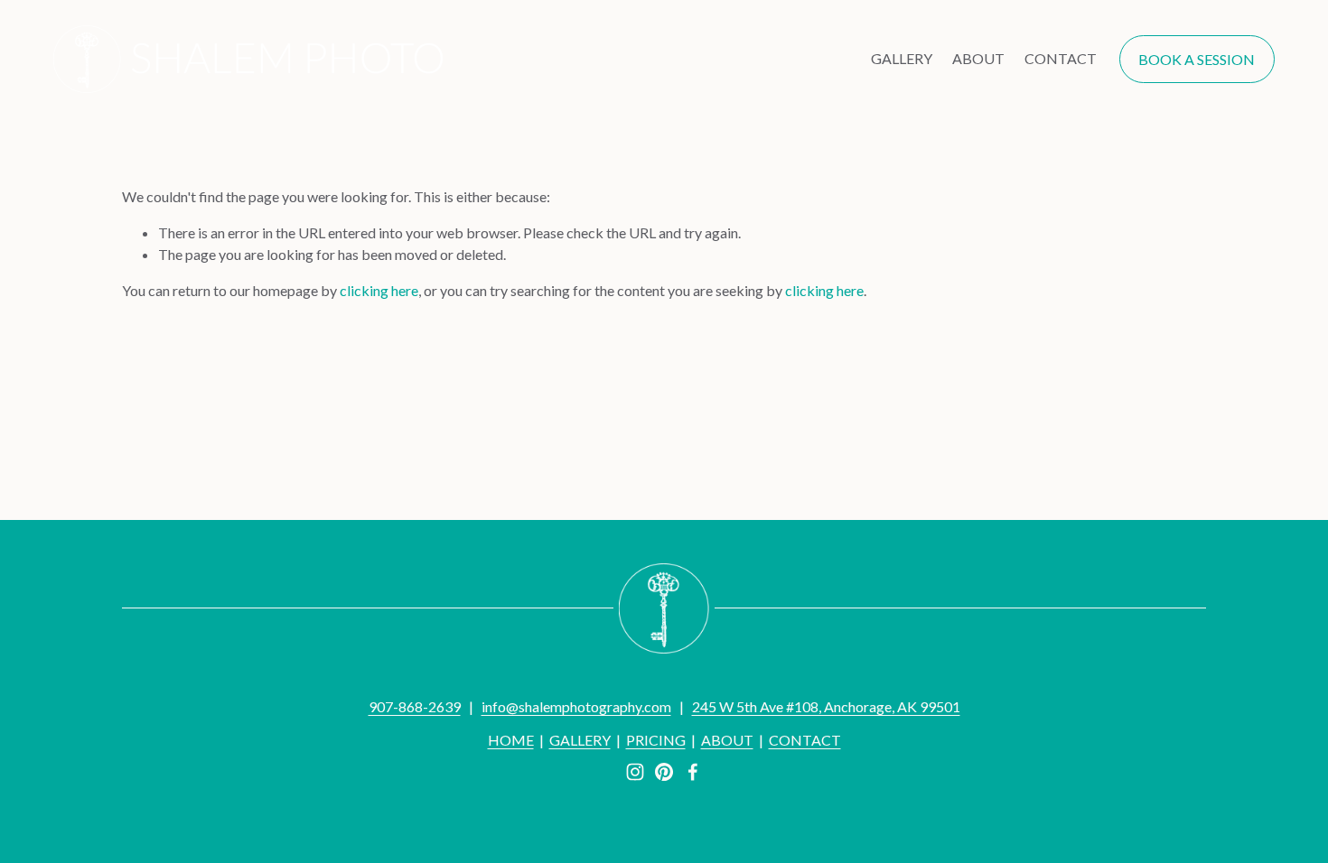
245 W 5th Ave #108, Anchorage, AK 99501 (826, 706)
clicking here (379, 290)
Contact (1060, 58)
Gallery (901, 58)
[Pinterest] (664, 772)
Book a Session (1196, 59)
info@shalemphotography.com (576, 706)
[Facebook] (693, 772)
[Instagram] (635, 772)
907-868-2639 (415, 706)
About (978, 58)
